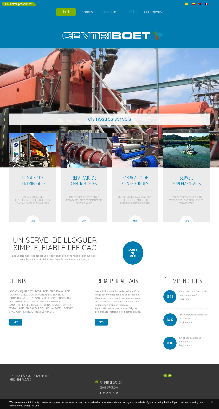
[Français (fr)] (206, 3)
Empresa (88, 11)
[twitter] (170, 375)
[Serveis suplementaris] (186, 150)
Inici (66, 11)
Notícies (131, 11)
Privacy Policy (41, 376)
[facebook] (165, 375)
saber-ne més (133, 253)
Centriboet (15, 376)
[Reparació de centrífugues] (84, 150)
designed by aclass (20, 379)
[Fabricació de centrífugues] (135, 150)
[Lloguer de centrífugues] (32, 150)
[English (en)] (199, 3)
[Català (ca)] (186, 3)
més (32, 221)
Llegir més (184, 299)
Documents (153, 11)
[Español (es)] (193, 3)
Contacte (109, 11)
